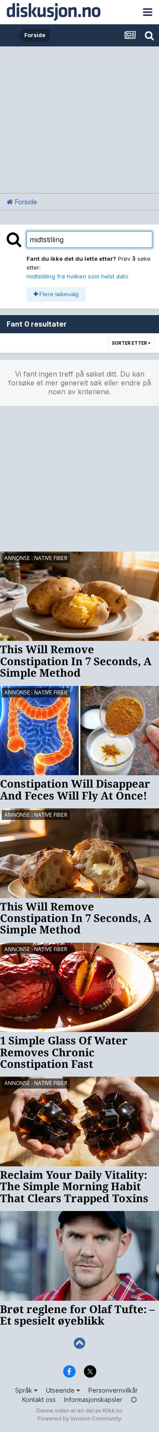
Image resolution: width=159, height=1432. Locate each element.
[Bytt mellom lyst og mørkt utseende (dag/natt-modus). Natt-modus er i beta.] (134, 1399)
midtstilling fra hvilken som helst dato (77, 276)
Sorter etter (130, 343)
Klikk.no (112, 1410)
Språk (24, 1390)
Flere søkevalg (58, 294)
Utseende (61, 1390)
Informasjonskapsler (93, 1399)
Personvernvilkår (113, 1390)
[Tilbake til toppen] (79, 1343)
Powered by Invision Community (79, 1418)
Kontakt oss (39, 1399)
